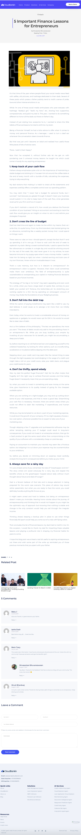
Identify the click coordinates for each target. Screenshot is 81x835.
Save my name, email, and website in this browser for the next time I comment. (26, 730)
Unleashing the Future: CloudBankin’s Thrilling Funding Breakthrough (12, 589)
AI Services (42, 5)
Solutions (34, 5)
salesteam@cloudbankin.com (14, 776)
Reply (13, 620)
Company (51, 5)
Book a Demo (73, 4)
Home (21, 5)
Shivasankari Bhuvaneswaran (41, 31)
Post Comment (10, 752)
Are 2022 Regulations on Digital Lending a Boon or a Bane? (64, 588)
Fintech (40, 15)
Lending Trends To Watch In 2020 (39, 588)
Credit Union (4, 825)
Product (27, 5)
